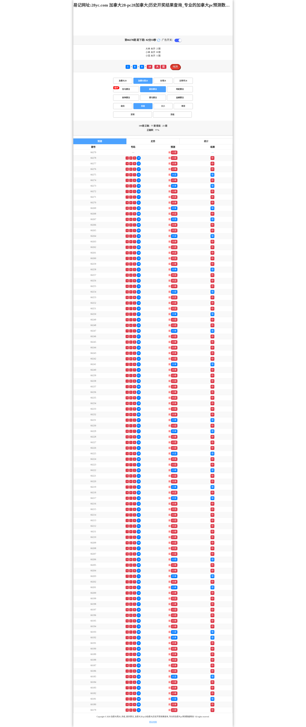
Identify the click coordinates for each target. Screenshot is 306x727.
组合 (123, 106)
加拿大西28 (143, 81)
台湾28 (163, 81)
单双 (183, 106)
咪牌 (175, 66)
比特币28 (183, 81)
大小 (163, 106)
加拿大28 (123, 81)
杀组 (143, 106)
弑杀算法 (153, 89)
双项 (133, 114)
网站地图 (153, 722)
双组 (172, 114)
